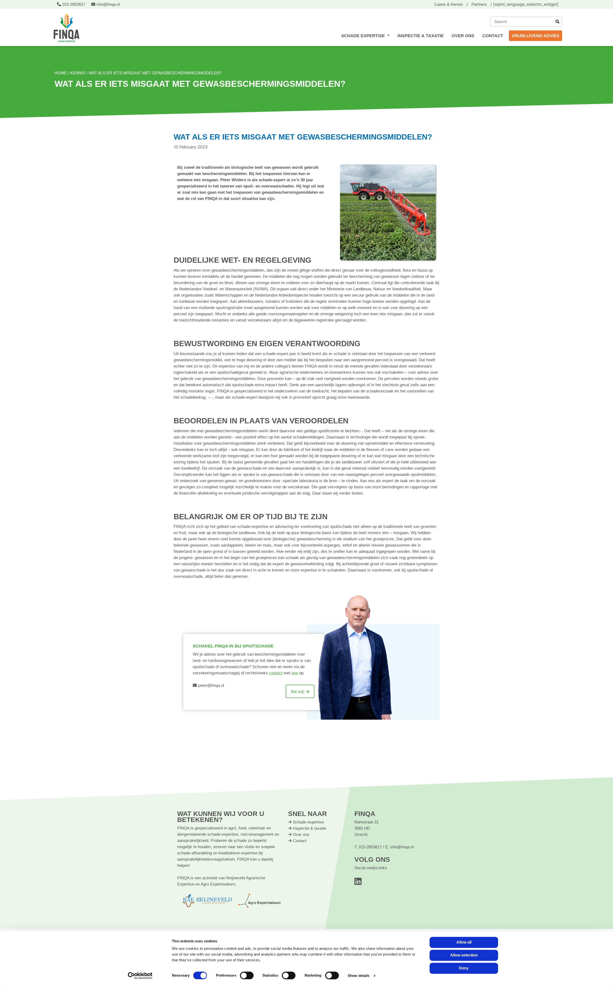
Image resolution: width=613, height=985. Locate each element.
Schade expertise (363, 35)
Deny (464, 968)
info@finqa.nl (107, 4)
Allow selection (464, 955)
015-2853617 (73, 4)
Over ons (463, 35)
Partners (479, 4)
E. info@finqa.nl (399, 847)
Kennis (77, 73)
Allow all (463, 942)
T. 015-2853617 (368, 847)
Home (61, 73)
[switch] (247, 975)
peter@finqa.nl (210, 685)
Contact (492, 35)
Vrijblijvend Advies (535, 35)
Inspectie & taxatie (420, 35)
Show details (358, 975)
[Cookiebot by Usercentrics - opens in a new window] (140, 975)
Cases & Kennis (448, 4)
